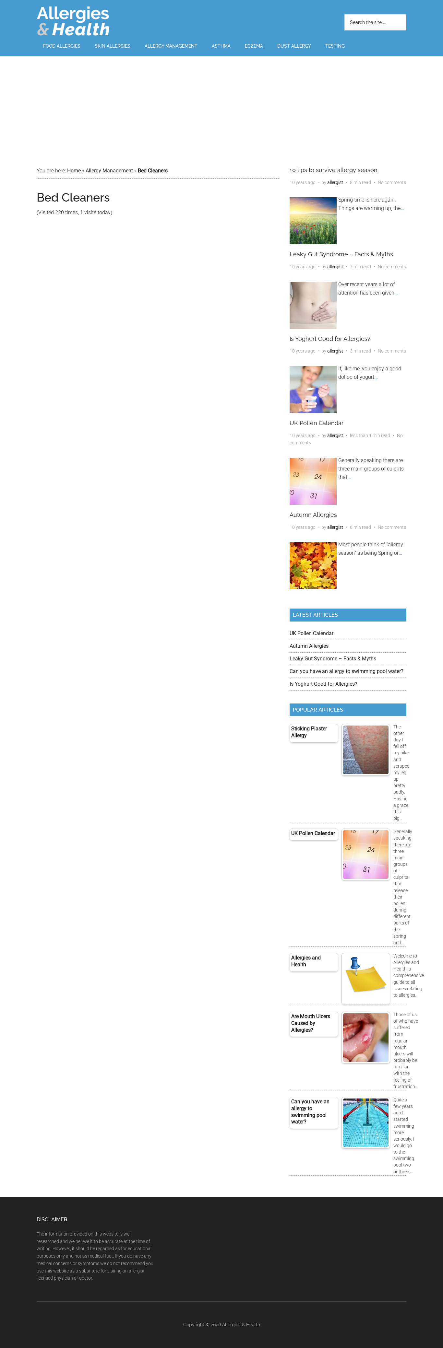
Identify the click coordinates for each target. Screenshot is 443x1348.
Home (74, 171)
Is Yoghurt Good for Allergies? (330, 338)
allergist (335, 182)
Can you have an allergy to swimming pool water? (346, 671)
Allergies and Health (98, 21)
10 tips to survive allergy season (333, 170)
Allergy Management (109, 171)
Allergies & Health (241, 1324)
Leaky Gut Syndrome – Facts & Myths (341, 254)
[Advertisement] (221, 105)
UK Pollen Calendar (316, 423)
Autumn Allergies (313, 514)
